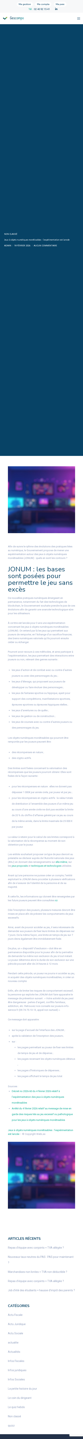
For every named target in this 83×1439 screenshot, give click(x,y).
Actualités (14, 1351)
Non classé (10, 234)
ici (56, 900)
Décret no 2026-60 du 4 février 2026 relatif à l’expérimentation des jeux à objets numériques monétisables (38, 1097)
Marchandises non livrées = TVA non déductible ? (37, 1271)
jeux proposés (20, 865)
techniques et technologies (46, 865)
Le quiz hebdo (16, 1407)
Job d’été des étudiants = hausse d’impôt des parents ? (41, 1290)
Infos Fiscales (16, 1361)
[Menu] (77, 18)
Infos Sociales (16, 1379)
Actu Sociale (15, 1333)
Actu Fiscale (15, 1314)
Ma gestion (25, 4)
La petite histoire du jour (22, 1388)
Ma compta (43, 4)
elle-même (61, 862)
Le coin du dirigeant (19, 1397)
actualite (13, 1342)
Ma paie (60, 4)
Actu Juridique (17, 1324)
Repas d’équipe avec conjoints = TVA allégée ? (36, 1247)
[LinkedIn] (56, 9)
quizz (11, 1425)
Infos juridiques (17, 1370)
